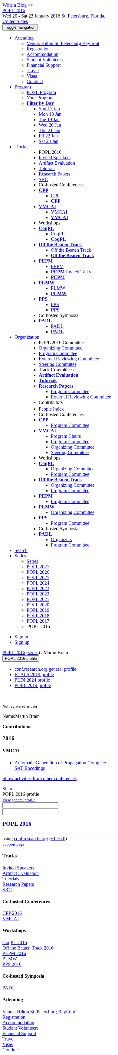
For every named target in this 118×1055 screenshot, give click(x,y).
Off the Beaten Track (71, 250)
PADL (57, 326)
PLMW (58, 288)
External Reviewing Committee (69, 358)
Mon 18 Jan (50, 114)
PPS (55, 304)
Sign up (22, 642)
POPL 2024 (38, 583)
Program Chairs (66, 436)
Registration (38, 48)
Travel (33, 70)
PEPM (57, 266)
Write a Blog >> (17, 5)
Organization (27, 337)
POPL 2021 (38, 599)
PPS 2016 (11, 964)
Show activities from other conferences (39, 778)
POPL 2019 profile (33, 685)
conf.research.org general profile (45, 669)
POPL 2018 (38, 615)
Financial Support (44, 65)
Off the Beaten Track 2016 (28, 947)
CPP (55, 195)
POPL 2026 (38, 572)
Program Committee (58, 353)
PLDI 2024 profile (32, 679)
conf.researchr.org (31, 838)
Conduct (35, 81)
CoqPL (58, 233)
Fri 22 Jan (48, 135)
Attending (24, 37)
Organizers (61, 539)
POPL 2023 (38, 588)
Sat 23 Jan (48, 141)
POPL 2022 (38, 593)
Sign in (21, 636)
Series (32, 561)
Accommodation (42, 54)
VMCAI (59, 212)
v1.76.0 (58, 838)
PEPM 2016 (14, 953)
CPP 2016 (12, 913)
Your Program (40, 97)
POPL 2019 (38, 610)
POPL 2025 (38, 577)
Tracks (21, 146)
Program (23, 86)
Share (7, 788)
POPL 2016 (13, 652)
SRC (43, 179)
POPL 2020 (38, 604)
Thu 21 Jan (49, 130)
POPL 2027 (38, 566)
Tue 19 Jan (49, 119)
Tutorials (47, 168)
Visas (32, 76)
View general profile (18, 800)
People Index (51, 408)
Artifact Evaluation (57, 163)
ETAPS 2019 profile (34, 674)
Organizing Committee (60, 347)
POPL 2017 (38, 621)
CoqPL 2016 (14, 942)
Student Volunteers (45, 59)
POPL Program (41, 92)
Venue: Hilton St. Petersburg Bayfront (63, 43)
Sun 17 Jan (49, 108)
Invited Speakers (54, 157)
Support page (13, 844)
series (33, 652)
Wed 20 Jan (50, 124)
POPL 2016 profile (21, 658)
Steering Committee (58, 364)
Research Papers (54, 173)
